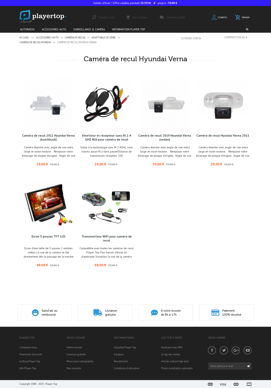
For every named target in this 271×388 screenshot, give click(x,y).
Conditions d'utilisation (126, 368)
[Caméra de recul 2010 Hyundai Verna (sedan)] (164, 104)
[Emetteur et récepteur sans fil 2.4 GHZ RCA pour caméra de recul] (106, 104)
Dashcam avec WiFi (172, 347)
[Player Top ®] (47, 16)
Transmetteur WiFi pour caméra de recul (107, 238)
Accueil (24, 37)
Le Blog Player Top (29, 361)
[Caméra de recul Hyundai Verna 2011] (222, 104)
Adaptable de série (103, 37)
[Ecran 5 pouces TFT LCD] (48, 204)
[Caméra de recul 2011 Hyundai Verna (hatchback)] (48, 104)
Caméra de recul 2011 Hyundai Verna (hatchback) (48, 137)
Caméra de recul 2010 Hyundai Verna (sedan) (164, 137)
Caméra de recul (75, 37)
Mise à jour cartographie (80, 361)
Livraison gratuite (76, 354)
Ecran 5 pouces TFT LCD (48, 236)
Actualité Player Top (125, 347)
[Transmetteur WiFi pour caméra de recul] (106, 204)
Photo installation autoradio (177, 368)
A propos (119, 354)
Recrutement (121, 361)
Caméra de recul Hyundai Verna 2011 (222, 135)
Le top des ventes (170, 354)
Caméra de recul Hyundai (35, 42)
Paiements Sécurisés (30, 354)
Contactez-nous (28, 347)
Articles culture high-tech (175, 361)
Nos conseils (74, 368)
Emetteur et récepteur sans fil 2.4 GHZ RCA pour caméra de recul (106, 137)
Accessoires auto (47, 37)
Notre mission (74, 347)
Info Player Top (27, 368)
